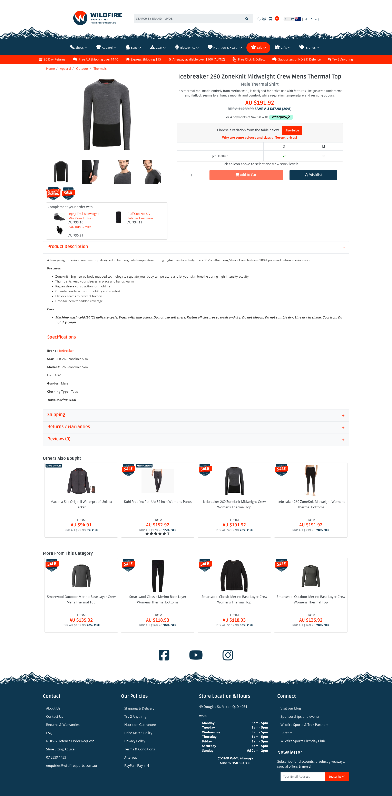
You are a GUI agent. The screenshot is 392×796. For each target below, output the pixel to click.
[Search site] (246, 18)
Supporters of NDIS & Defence (299, 59)
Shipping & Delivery (139, 708)
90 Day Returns (54, 59)
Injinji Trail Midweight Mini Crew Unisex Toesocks (83, 218)
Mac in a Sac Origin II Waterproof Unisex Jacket (81, 504)
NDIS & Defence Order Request (70, 741)
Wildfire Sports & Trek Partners (305, 724)
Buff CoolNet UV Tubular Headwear (140, 216)
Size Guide (292, 130)
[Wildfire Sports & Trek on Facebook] (305, 18)
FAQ (49, 733)
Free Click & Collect (251, 59)
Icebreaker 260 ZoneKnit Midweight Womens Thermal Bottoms (311, 504)
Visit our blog (291, 708)
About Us (53, 708)
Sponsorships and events (300, 716)
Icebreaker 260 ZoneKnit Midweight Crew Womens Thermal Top (234, 504)
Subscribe (335, 776)
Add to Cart (248, 175)
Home (50, 68)
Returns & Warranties (63, 724)
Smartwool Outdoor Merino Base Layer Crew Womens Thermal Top (311, 599)
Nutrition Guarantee (140, 724)
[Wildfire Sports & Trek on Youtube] (316, 18)
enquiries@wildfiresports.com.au (71, 765)
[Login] (264, 18)
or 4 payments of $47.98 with (247, 117)
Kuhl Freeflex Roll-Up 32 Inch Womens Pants (158, 501)
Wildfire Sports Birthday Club (303, 741)
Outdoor (82, 68)
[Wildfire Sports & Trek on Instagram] (310, 18)
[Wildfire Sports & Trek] (97, 18)
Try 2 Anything (342, 59)
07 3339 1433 (56, 757)
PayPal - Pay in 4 (136, 765)
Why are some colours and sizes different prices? (259, 137)
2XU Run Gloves (79, 227)
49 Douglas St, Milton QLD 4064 (223, 706)
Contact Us (54, 716)
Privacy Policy (134, 741)
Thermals (100, 68)
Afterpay (130, 757)
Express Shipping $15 (146, 59)
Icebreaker (66, 351)
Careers (287, 733)
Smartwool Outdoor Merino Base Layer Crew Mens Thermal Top (81, 599)
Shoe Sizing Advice (60, 749)
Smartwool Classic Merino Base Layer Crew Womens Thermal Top (234, 599)
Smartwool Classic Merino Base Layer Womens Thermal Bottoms (157, 599)
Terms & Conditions (139, 749)
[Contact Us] (258, 18)
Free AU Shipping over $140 (98, 59)
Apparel (65, 68)
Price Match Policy (138, 733)
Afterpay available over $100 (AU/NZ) (199, 59)
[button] (313, 175)
